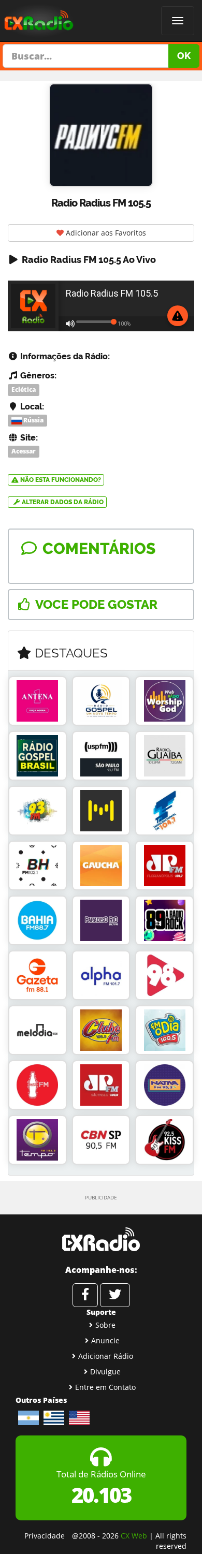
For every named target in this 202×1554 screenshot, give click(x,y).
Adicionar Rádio (105, 1356)
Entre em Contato (105, 1387)
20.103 (101, 1494)
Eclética (23, 389)
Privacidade (44, 1536)
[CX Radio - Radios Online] (101, 1239)
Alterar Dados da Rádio (62, 502)
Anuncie (105, 1340)
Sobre (105, 1325)
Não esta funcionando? (60, 479)
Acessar (23, 451)
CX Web (134, 1536)
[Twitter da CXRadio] (115, 1295)
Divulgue (105, 1371)
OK (184, 55)
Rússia (33, 420)
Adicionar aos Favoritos (105, 233)
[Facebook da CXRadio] (85, 1295)
